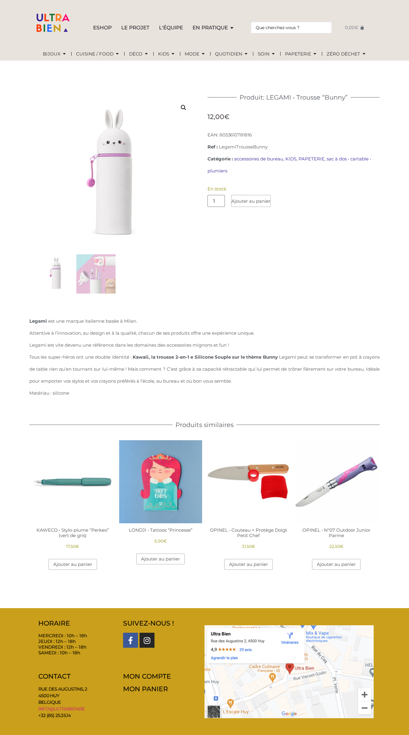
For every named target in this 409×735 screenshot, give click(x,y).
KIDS (290, 159)
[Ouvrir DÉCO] (146, 54)
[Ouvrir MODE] (203, 54)
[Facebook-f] (130, 640)
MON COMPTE (147, 676)
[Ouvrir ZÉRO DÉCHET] (364, 54)
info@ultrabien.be (61, 709)
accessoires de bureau (258, 159)
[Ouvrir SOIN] (273, 54)
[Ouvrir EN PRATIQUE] (231, 28)
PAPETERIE (312, 159)
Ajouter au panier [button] (72, 564)
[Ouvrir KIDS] (173, 54)
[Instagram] (147, 640)
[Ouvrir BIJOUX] (64, 54)
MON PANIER (145, 689)
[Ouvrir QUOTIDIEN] (246, 54)
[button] (183, 107)
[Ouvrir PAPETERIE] (315, 54)
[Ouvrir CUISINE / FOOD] (117, 54)
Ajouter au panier (250, 201)
